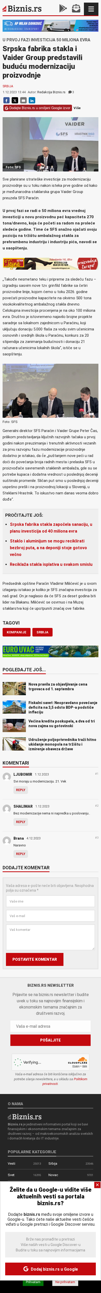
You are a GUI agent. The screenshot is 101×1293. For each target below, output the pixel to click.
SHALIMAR (23, 806)
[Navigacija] (91, 9)
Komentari (16, 763)
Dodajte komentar (26, 868)
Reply (20, 790)
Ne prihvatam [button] (65, 1282)
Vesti (11, 1163)
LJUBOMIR (22, 774)
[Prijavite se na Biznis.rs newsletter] (76, 9)
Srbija (8, 86)
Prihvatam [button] (33, 1282)
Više (77, 108)
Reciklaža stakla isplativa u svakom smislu (51, 564)
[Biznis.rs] (24, 1116)
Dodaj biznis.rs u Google (54, 1269)
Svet (11, 1175)
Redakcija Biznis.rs (51, 92)
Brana (18, 838)
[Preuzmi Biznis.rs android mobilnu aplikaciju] (63, 9)
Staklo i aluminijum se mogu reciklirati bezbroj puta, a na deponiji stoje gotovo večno (48, 548)
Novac (53, 1175)
